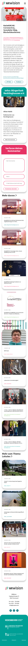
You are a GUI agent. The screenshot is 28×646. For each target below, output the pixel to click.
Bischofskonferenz (7, 78)
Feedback (18, 81)
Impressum (24, 640)
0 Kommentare (17, 40)
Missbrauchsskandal (16, 78)
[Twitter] (17, 610)
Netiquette (14, 640)
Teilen (9, 81)
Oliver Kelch (20, 58)
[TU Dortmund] (14, 634)
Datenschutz (4, 640)
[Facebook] (10, 610)
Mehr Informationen (10, 139)
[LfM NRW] (14, 627)
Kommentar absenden (11, 188)
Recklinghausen (6, 38)
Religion (22, 78)
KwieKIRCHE (7, 58)
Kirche (21, 45)
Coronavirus (9, 76)
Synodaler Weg (15, 76)
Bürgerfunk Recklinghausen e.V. (16, 37)
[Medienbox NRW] (14, 620)
